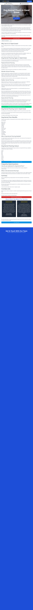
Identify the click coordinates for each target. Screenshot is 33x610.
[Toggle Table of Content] (10, 41)
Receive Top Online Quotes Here (16, 197)
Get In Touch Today (16, 38)
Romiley (12, 195)
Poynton (6, 195)
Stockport (9, 195)
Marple (15, 195)
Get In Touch (29, 1)
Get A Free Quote (16, 222)
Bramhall (2, 195)
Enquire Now (16, 225)
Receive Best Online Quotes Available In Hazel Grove (16, 106)
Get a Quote (16, 18)
